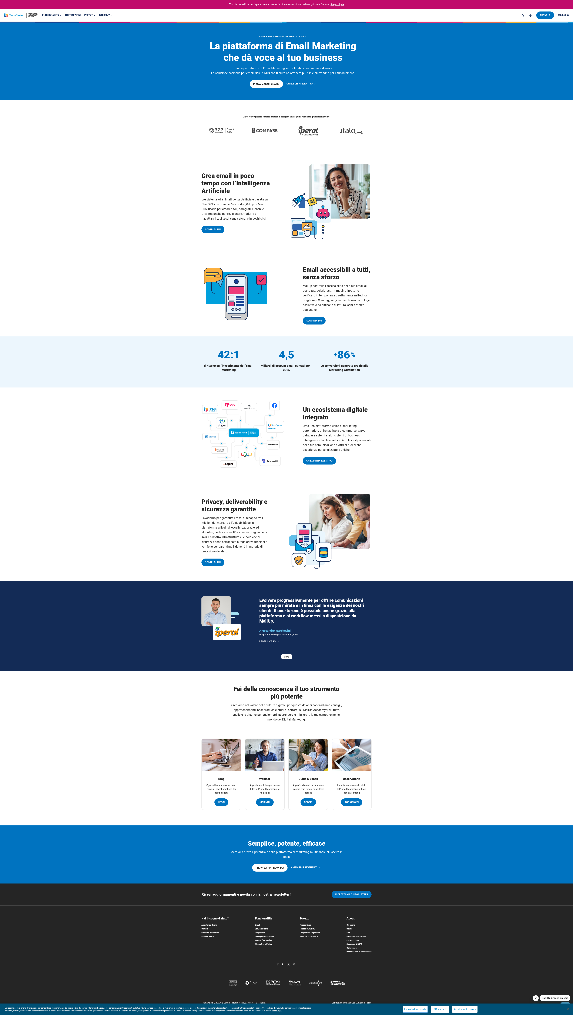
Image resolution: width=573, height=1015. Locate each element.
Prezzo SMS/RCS (307, 929)
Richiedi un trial (207, 936)
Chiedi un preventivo (210, 933)
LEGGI (221, 802)
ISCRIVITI (265, 802)
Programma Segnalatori (310, 933)
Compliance (351, 948)
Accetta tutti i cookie (465, 1009)
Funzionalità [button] (51, 15)
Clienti (349, 929)
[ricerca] (523, 15)
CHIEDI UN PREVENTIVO (301, 84)
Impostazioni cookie (415, 1009)
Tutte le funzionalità (263, 940)
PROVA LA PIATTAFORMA (271, 869)
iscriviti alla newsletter (351, 894)
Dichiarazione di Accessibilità (359, 952)
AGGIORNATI (352, 802)
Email (257, 925)
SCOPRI (308, 802)
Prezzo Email (305, 925)
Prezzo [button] (89, 15)
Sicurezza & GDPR (354, 944)
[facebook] (278, 964)
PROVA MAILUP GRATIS (267, 85)
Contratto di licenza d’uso (343, 1003)
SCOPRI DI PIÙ (214, 230)
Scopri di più (337, 4)
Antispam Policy (363, 1003)
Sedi (348, 933)
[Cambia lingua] (531, 15)
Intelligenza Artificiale (264, 936)
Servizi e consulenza (309, 936)
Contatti (204, 929)
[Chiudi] (568, 1009)
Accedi (562, 15)
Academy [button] (104, 15)
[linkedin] (283, 964)
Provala (545, 15)
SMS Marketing (261, 929)
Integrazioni (72, 15)
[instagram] (294, 964)
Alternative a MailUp (263, 944)
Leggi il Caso (268, 641)
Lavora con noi (352, 940)
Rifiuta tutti (440, 1009)
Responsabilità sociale (356, 936)
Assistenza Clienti (209, 925)
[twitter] (288, 964)
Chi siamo (350, 925)
